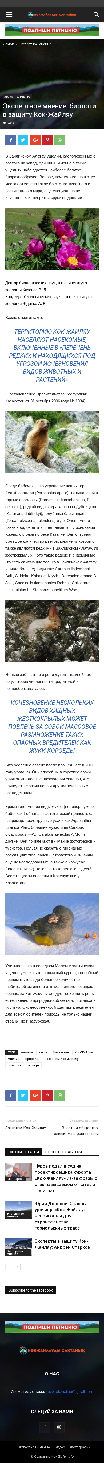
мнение (13, 1059)
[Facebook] (44, 1427)
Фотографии (80, 1447)
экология (15, 1065)
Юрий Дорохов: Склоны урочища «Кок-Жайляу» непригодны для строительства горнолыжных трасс (61, 1216)
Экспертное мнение (35, 44)
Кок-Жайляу (84, 1052)
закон (43, 1052)
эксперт (33, 1065)
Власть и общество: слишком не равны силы (76, 1131)
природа (32, 1059)
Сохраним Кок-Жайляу (62, 1059)
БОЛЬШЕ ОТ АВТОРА (64, 1152)
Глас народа (16, 1179)
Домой (8, 44)
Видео (60, 1447)
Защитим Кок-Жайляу (25, 1128)
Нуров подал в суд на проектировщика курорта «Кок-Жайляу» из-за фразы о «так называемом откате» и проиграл (66, 1178)
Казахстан (61, 1052)
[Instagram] (59, 1427)
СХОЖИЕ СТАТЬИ (24, 1152)
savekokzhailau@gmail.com (69, 1391)
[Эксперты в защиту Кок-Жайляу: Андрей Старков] (18, 1247)
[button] (96, 14)
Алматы (27, 1052)
